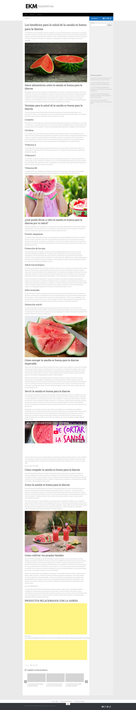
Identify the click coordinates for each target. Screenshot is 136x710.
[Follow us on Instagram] (106, 18)
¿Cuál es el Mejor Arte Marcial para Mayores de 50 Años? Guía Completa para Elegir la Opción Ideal (101, 95)
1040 (31, 665)
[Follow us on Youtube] (103, 18)
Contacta (39, 14)
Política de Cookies (79, 701)
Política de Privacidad (66, 701)
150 (36, 665)
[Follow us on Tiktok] (110, 18)
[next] (86, 681)
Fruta (27, 18)
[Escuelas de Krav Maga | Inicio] (39, 6)
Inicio (26, 14)
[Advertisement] (56, 618)
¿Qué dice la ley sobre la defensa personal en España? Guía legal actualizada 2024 (101, 101)
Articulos (32, 14)
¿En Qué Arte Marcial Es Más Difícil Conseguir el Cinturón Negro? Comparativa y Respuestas (101, 89)
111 (33, 665)
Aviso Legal (55, 701)
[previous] (25, 681)
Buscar (92, 22)
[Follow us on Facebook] (108, 18)
